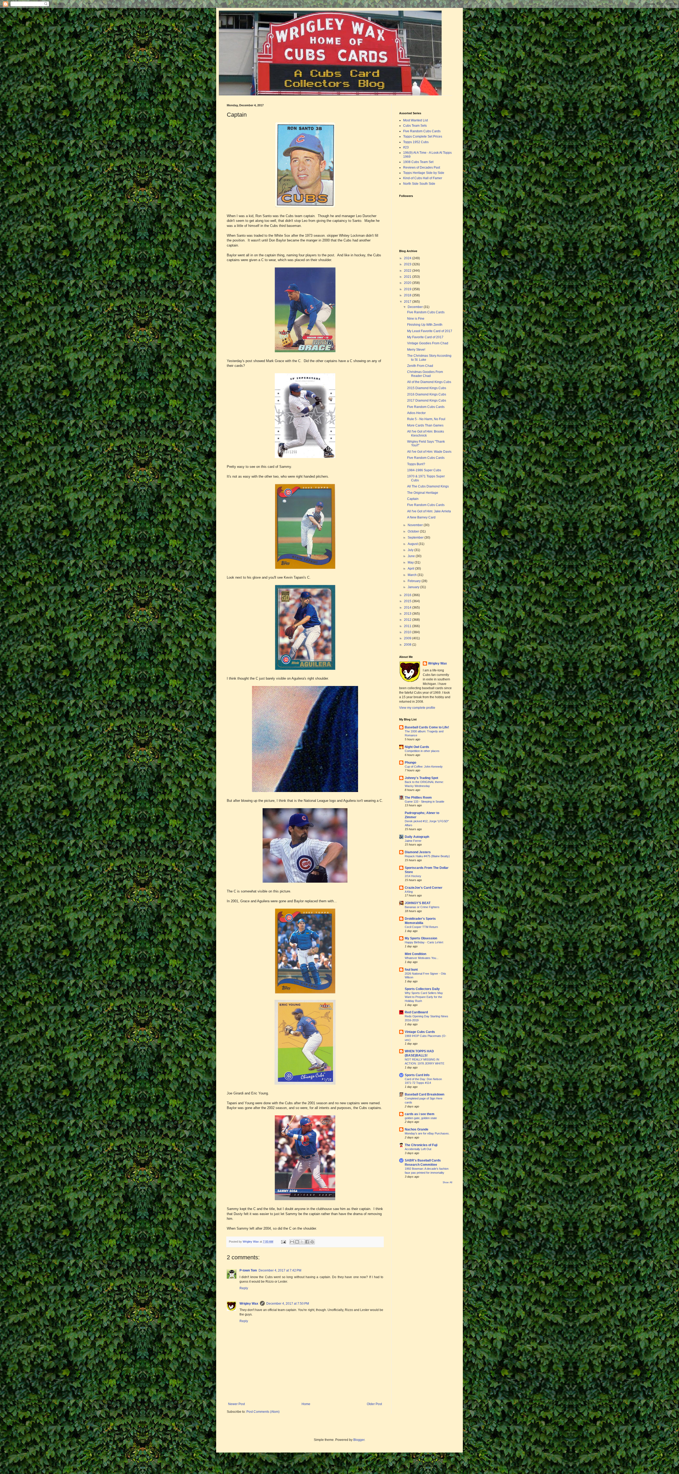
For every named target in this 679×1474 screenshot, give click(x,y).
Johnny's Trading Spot (421, 778)
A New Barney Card (421, 517)
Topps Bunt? (416, 464)
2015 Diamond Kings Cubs (426, 388)
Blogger (358, 1440)
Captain (413, 499)
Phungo (410, 762)
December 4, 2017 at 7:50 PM (287, 1303)
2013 (408, 613)
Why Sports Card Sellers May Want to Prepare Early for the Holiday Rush (424, 996)
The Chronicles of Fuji (421, 1145)
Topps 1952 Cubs (416, 142)
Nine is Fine (415, 318)
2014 (408, 607)
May (411, 562)
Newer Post (236, 1404)
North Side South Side (419, 184)
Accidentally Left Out (418, 1149)
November (416, 525)
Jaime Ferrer (413, 840)
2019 (408, 289)
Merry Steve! (416, 349)
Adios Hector (416, 413)
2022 (408, 270)
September (416, 537)
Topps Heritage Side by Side (423, 173)
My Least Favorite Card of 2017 (429, 331)
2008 (408, 644)
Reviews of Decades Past (421, 167)
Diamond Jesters (418, 852)
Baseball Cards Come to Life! (427, 727)
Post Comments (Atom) (263, 1412)
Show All (447, 1182)
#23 (406, 147)
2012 (408, 620)
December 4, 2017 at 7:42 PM (280, 1270)
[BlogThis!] (297, 1241)
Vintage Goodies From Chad (427, 343)
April (411, 568)
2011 (408, 626)
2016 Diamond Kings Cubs (426, 394)
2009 (408, 638)
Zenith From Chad (420, 366)
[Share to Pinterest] (312, 1241)
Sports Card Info (417, 1075)
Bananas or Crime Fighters (422, 907)
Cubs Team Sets (415, 125)
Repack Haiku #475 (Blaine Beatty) (427, 856)
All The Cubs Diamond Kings (428, 486)
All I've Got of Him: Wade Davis (429, 452)
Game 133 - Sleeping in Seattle (424, 801)
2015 (408, 601)
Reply (244, 1288)
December (416, 307)
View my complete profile (417, 708)
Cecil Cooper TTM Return (421, 927)
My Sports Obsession (421, 938)
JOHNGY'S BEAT (417, 903)
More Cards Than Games (425, 425)
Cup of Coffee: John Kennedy (424, 766)
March (412, 575)
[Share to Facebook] (307, 1241)
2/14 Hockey (413, 876)
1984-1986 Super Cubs (424, 470)
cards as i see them (419, 1114)
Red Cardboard (416, 1012)
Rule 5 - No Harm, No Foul (426, 419)
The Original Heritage (422, 493)
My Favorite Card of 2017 (425, 337)
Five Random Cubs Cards (422, 131)
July (411, 550)
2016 (408, 595)
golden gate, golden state (421, 1118)
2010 (408, 632)
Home (306, 1404)
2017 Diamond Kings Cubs (426, 400)
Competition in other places (422, 751)
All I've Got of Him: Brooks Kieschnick (425, 433)
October (414, 531)
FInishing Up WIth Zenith (424, 325)
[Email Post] (283, 1241)
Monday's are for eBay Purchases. (427, 1133)
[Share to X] (302, 1241)
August (413, 544)
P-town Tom (248, 1270)
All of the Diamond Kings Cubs (429, 382)
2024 (408, 258)
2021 (408, 277)
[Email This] (292, 1241)
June (412, 556)
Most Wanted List (415, 120)
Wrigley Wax (249, 1303)
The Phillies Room (418, 797)
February (414, 581)
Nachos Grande (416, 1129)
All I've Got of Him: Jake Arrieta (429, 511)
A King (409, 891)
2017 (408, 301)
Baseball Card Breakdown (424, 1094)
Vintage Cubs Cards (420, 1032)
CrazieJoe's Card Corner (423, 888)
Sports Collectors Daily (422, 989)
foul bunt (411, 969)
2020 (408, 283)
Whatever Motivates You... (421, 958)
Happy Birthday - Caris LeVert (424, 942)
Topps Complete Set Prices (422, 136)
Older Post (374, 1404)
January (414, 587)
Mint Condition (415, 954)
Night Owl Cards (417, 747)
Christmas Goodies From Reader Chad (425, 373)
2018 (408, 295)
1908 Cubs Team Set (418, 162)
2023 (408, 264)
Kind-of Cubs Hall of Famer (422, 178)
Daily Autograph (417, 837)
